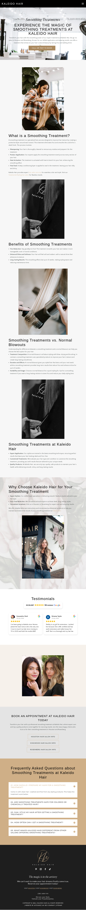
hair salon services (35, 172)
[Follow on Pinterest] (36, 869)
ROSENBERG (57, 888)
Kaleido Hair (57, 511)
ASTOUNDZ (38, 905)
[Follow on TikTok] (50, 869)
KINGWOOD (44, 888)
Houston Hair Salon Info (43, 737)
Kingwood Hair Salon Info (43, 743)
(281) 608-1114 (43, 893)
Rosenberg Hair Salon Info (43, 750)
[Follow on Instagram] (41, 869)
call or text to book (42, 48)
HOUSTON (31, 888)
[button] (43, 605)
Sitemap (59, 905)
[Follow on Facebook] (45, 869)
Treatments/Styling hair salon (19, 175)
